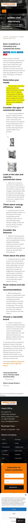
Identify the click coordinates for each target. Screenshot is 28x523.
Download (17, 454)
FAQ (3, 458)
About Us (4, 443)
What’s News (18, 450)
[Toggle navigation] (4, 11)
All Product (18, 439)
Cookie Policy (14, 521)
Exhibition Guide (19, 447)
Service (17, 443)
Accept (14, 509)
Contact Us (5, 454)
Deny (14, 513)
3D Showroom (6, 447)
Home (3, 24)
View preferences (14, 518)
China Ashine (18, 458)
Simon (6, 37)
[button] (25, 495)
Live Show (4, 450)
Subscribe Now (13, 487)
